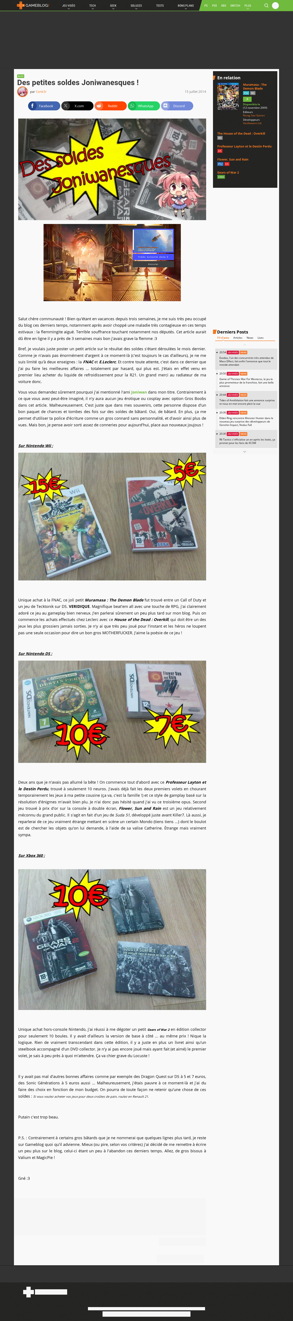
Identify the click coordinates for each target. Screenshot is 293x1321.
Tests (160, 5)
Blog (20, 76)
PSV (246, 93)
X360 (221, 177)
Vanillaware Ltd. (252, 123)
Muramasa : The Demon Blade (255, 87)
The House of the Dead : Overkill (241, 133)
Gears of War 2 (228, 172)
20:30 (246, 419)
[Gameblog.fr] (32, 5)
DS (220, 151)
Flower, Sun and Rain (232, 159)
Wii (253, 93)
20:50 (246, 380)
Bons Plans (186, 5)
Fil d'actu (223, 338)
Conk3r (41, 91)
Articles (237, 338)
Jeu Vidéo (68, 5)
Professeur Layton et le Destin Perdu (244, 146)
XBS (223, 5)
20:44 (247, 399)
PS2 (220, 164)
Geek (113, 5)
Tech (92, 5)
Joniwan (139, 392)
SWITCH (235, 5)
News (250, 338)
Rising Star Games (254, 115)
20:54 (246, 358)
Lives (261, 338)
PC (206, 5)
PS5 (214, 5)
